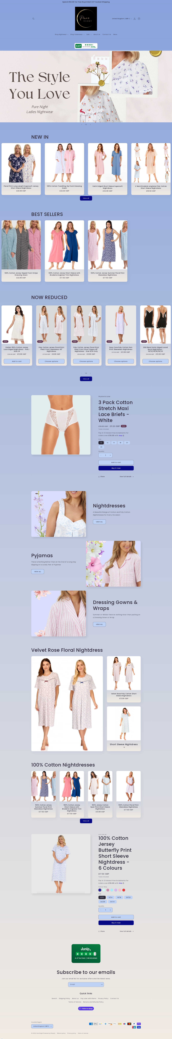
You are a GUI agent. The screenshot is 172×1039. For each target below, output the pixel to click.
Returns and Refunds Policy (93, 1002)
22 (101, 447)
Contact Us (114, 998)
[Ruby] (123, 890)
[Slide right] (90, 373)
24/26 (102, 902)
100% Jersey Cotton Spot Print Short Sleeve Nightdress (100, 807)
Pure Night (40, 1033)
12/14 (110, 897)
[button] (33, 19)
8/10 (102, 897)
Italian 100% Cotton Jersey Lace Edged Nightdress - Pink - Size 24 (17, 349)
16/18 (119, 897)
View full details (125, 477)
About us (75, 998)
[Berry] (115, 890)
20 (128, 443)
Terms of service (83, 1033)
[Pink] (119, 890)
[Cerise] (107, 890)
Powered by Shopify (49, 1033)
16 (115, 443)
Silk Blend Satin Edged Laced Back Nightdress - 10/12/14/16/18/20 (155, 349)
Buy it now (116, 468)
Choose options (51, 361)
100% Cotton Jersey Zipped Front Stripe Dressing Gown (21, 274)
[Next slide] (90, 124)
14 (107, 443)
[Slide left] (81, 373)
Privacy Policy (103, 998)
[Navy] (99, 890)
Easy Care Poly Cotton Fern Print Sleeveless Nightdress (120, 348)
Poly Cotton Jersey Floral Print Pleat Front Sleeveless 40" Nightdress (51, 349)
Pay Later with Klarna (88, 998)
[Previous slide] (81, 124)
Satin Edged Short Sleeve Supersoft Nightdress (108, 187)
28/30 (113, 902)
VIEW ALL (99, 522)
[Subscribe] (101, 984)
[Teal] (111, 890)
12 (101, 443)
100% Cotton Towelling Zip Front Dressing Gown (64, 187)
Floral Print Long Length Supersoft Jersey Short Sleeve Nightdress (21, 187)
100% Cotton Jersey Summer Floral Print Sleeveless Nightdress (107, 274)
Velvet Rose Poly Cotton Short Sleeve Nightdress (124, 695)
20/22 (128, 897)
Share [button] (102, 477)
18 (120, 443)
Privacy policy (71, 1033)
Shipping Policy (64, 998)
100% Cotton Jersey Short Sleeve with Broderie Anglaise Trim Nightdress (64, 274)
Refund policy (61, 1033)
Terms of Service (74, 1002)
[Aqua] (103, 890)
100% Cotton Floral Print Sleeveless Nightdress (128, 806)
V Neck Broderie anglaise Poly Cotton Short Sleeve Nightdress (151, 187)
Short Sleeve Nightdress (124, 744)
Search (54, 998)
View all (86, 198)
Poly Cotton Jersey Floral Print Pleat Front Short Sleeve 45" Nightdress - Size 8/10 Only (86, 349)
